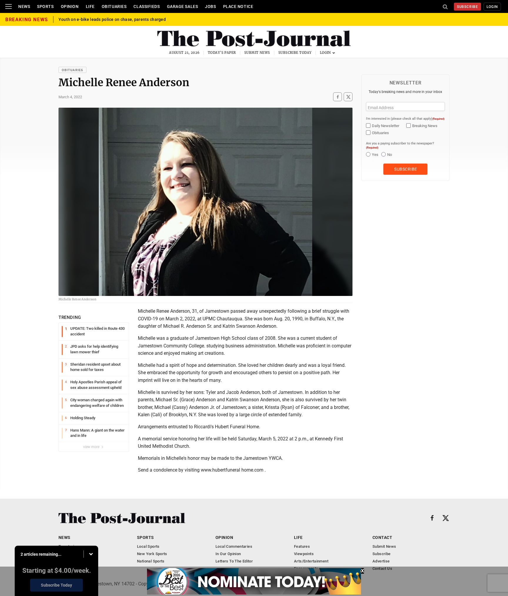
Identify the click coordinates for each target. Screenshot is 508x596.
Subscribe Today (295, 53)
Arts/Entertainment (311, 561)
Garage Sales (182, 6)
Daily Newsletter (385, 126)
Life (90, 6)
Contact (382, 537)
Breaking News (424, 126)
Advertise (381, 561)
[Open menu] (8, 6)
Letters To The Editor (234, 561)
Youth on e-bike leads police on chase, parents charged (112, 19)
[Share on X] (348, 97)
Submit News (257, 53)
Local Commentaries (233, 546)
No (389, 154)
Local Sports (148, 546)
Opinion (70, 6)
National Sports (151, 561)
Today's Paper (222, 53)
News (24, 6)
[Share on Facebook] (337, 97)
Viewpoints (304, 554)
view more (91, 447)
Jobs (210, 6)
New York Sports (152, 554)
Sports (45, 6)
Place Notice (238, 6)
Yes (375, 154)
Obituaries (114, 6)
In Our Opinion (228, 554)
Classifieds (146, 6)
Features (302, 546)
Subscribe (467, 7)
